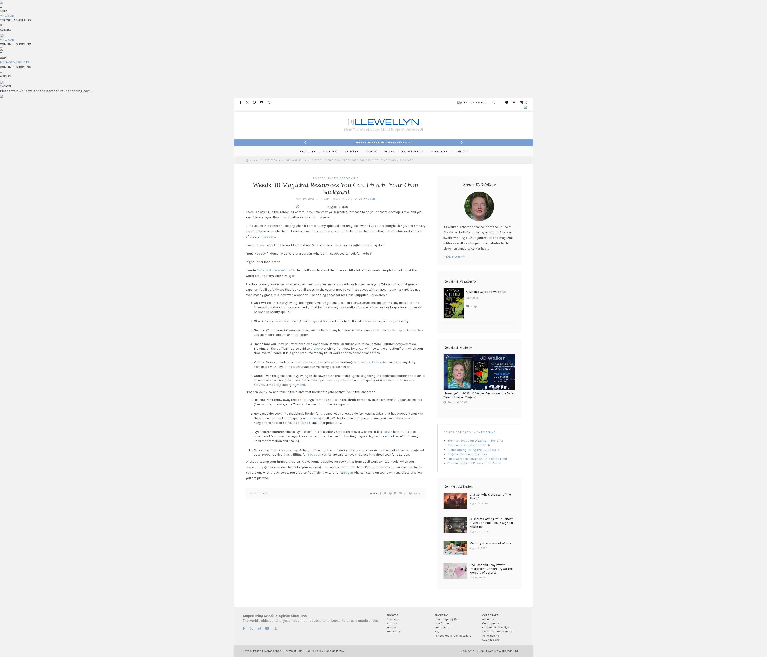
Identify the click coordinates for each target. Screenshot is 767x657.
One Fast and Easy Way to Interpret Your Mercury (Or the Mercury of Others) (491, 568)
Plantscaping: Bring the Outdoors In (474, 450)
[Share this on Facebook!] (381, 493)
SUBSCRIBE (439, 151)
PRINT (418, 493)
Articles (271, 160)
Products (392, 619)
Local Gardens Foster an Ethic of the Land (477, 459)
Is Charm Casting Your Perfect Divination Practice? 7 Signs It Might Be (491, 522)
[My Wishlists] (514, 102)
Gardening (486, 432)
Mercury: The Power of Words (490, 543)
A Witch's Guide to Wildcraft (274, 270)
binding (315, 418)
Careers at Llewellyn (495, 627)
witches (417, 330)
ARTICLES (351, 151)
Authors (391, 623)
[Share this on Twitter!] (385, 493)
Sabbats (269, 236)
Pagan (348, 472)
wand (301, 385)
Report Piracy (335, 651)
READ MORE (452, 256)
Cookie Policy (314, 651)
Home (254, 160)
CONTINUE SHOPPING (15, 20)
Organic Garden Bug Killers (467, 454)
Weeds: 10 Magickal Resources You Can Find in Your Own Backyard (363, 160)
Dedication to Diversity (497, 631)
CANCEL (6, 86)
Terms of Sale (293, 651)
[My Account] (506, 102)
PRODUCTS (307, 151)
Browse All (295, 160)
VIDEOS (371, 151)
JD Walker (367, 198)
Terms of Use (272, 651)
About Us (488, 619)
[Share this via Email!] (400, 493)
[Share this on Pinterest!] (390, 493)
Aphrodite (379, 362)
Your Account (443, 623)
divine (315, 348)
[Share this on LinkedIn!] (395, 493)
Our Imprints (490, 623)
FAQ (436, 631)
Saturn (387, 432)
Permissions (490, 635)
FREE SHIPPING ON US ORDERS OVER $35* (383, 142)
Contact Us (441, 627)
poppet (315, 454)
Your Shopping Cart (447, 619)
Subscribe (393, 631)
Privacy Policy (252, 651)
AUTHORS (330, 151)
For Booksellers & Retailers (452, 635)
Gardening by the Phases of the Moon (474, 463)
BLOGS (389, 151)
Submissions (491, 639)
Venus (365, 362)
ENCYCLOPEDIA (412, 151)
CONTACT (461, 151)
